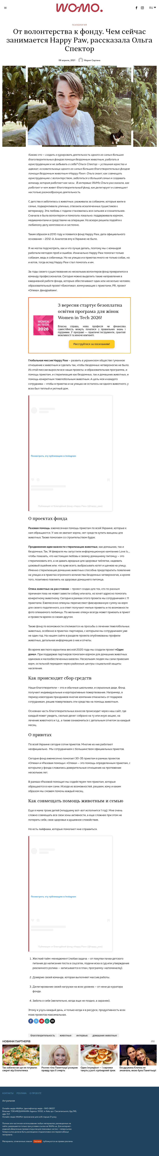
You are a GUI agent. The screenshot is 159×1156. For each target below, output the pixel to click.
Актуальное (8, 1100)
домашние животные (105, 1035)
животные (65, 1035)
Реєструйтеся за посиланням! (91, 344)
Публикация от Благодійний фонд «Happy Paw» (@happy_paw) (70, 506)
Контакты (8, 1093)
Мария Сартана (92, 60)
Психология (79, 24)
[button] (153, 7)
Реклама (22, 1093)
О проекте (35, 1093)
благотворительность (42, 1035)
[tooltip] (136, 7)
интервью (82, 1035)
